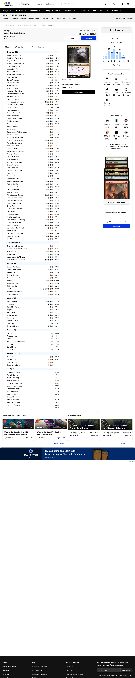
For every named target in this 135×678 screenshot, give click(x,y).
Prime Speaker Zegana (15, 195)
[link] (8, 4)
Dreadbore (11, 272)
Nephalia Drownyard (14, 394)
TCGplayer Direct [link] (37, 670)
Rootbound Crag (13, 378)
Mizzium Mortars (13, 275)
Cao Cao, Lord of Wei (14, 170)
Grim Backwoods (13, 400)
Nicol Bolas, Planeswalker (16, 260)
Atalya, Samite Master (14, 143)
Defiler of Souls (12, 148)
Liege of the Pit (12, 69)
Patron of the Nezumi (14, 198)
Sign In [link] (115, 4)
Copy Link (93, 30)
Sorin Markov (11, 251)
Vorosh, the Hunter (13, 88)
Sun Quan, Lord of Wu (14, 187)
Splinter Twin (11, 359)
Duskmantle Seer (13, 214)
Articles (5, 19)
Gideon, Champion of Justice (17, 249)
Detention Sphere (13, 365)
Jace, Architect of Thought (16, 257)
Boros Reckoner (13, 146)
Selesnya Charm (12, 321)
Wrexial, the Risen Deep (15, 181)
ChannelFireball (34, 19)
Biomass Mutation (13, 326)
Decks (36, 25)
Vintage (43, 25)
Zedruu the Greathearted (15, 74)
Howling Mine (11, 339)
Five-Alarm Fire (12, 362)
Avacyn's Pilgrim (12, 107)
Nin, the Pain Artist (13, 83)
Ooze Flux (10, 357)
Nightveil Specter (13, 110)
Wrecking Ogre (12, 192)
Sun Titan (10, 239)
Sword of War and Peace (16, 341)
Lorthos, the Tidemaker (15, 209)
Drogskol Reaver (13, 157)
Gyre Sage (11, 129)
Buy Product (78, 92)
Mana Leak (11, 312)
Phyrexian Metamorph (14, 200)
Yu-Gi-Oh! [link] (6, 670)
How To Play (72, 19)
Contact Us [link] (70, 666)
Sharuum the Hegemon (15, 203)
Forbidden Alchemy (14, 307)
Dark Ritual (10, 323)
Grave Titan (11, 206)
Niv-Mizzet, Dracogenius (15, 102)
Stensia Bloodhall (13, 397)
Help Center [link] (70, 670)
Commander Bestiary (18, 19)
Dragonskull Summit (13, 372)
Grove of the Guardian (14, 383)
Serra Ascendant (13, 179)
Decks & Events (48, 19)
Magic (5, 10)
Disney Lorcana (51, 10)
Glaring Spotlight (12, 333)
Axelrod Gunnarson (13, 225)
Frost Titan (10, 173)
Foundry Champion (13, 96)
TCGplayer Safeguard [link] (39, 666)
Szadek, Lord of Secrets (15, 140)
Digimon (83, 10)
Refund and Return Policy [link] (74, 674)
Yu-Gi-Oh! (19, 10)
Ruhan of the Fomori (14, 236)
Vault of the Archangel (14, 386)
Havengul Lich (12, 85)
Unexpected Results (14, 270)
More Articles (59, 443)
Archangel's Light (13, 283)
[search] (80, 3)
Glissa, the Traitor (13, 99)
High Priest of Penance (15, 61)
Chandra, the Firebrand (15, 246)
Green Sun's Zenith (14, 278)
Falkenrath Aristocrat (14, 55)
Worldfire (10, 280)
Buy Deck (88, 38)
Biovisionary (11, 124)
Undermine (11, 304)
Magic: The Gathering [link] (10, 666)
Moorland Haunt (12, 391)
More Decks (125, 444)
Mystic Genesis (12, 301)
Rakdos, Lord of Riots (14, 113)
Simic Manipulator (13, 168)
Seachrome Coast (13, 380)
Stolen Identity (12, 286)
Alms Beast (11, 211)
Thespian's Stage (13, 389)
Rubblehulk (11, 176)
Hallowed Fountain (13, 405)
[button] (105, 4)
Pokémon (34, 10)
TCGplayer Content (9, 25)
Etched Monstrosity (13, 80)
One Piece (68, 10)
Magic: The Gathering (14, 15)
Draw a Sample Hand (116, 202)
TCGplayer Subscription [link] (40, 674)
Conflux (9, 289)
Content (115, 10)
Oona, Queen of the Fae (15, 63)
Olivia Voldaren (12, 72)
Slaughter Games (13, 294)
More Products (99, 10)
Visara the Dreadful (13, 189)
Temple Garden (12, 375)
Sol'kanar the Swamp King (16, 220)
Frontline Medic (12, 135)
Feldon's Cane (12, 336)
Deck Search (61, 19)
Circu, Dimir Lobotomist (15, 233)
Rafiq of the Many (13, 184)
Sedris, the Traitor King (15, 58)
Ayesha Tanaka (12, 121)
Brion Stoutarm (12, 77)
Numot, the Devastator (14, 91)
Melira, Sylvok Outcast (15, 137)
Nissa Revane (11, 254)
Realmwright (11, 231)
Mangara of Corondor (14, 162)
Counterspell (11, 318)
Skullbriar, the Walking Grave (17, 132)
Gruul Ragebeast (13, 159)
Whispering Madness (14, 291)
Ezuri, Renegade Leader (15, 151)
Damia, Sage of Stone (14, 118)
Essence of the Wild (14, 66)
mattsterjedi (11, 36)
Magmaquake (12, 315)
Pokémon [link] (6, 674)
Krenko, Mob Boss (13, 217)
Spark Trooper (12, 126)
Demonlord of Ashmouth (15, 94)
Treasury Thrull (12, 154)
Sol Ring (10, 344)
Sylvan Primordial (13, 165)
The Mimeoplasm (13, 116)
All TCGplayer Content (124, 19)
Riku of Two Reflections (15, 105)
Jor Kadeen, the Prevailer (16, 228)
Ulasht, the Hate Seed (14, 222)
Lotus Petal (11, 350)
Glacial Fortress (12, 408)
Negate (9, 310)
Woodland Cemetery (14, 402)
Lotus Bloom (11, 347)
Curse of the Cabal (13, 267)
